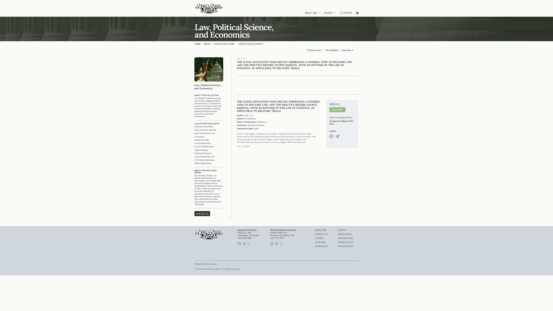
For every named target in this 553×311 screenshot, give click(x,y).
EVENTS (342, 230)
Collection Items (224, 44)
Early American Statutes (205, 130)
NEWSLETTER (344, 234)
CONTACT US (321, 234)
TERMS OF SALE (346, 242)
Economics (199, 137)
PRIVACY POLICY (346, 246)
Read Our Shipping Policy (340, 117)
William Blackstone (202, 163)
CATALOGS (320, 242)
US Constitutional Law (204, 157)
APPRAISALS (321, 246)
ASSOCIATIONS (345, 238)
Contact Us (202, 213)
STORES (328, 13)
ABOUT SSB (311, 13)
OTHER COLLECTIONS (249, 44)
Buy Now (337, 109)
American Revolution (203, 127)
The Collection (332, 50)
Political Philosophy (203, 153)
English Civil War (201, 140)
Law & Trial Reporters (204, 147)
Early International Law (204, 133)
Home (197, 44)
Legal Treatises (201, 150)
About (207, 44)
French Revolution (202, 143)
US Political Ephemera (204, 160)
